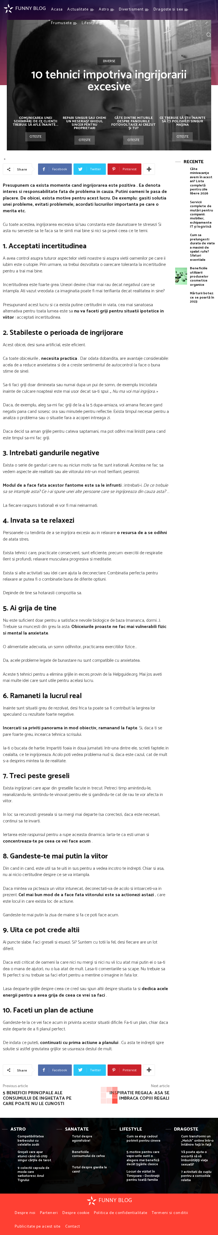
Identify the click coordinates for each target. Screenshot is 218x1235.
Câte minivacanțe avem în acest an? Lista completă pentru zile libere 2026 (201, 181)
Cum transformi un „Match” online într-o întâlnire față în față (197, 1140)
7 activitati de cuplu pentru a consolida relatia (196, 1176)
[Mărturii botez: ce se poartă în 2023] (181, 301)
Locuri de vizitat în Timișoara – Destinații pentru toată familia (143, 1176)
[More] (149, 169)
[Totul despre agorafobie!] (62, 1142)
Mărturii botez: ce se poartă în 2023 (202, 297)
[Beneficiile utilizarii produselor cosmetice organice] (181, 276)
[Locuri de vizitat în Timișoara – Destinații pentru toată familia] (117, 1177)
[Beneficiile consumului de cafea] (62, 1157)
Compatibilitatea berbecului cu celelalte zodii (31, 1140)
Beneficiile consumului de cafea (88, 1154)
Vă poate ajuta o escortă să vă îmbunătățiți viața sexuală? (194, 1158)
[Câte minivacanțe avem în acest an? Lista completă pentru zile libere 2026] (181, 176)
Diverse (109, 61)
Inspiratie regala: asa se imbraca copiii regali (139, 1095)
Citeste (35, 136)
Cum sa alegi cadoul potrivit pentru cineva (143, 1138)
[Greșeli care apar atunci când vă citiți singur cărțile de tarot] (8, 1157)
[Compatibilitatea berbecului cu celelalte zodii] (8, 1142)
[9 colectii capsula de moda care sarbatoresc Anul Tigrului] (8, 1173)
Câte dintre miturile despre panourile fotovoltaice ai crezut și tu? (133, 123)
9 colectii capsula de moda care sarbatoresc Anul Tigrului (33, 1174)
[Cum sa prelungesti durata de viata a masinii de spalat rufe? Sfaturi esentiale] (181, 242)
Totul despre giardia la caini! (89, 1169)
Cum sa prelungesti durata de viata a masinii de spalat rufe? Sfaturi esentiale (202, 247)
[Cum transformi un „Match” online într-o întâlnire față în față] (171, 1142)
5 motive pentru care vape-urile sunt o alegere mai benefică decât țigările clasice (143, 1158)
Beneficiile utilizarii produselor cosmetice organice (199, 276)
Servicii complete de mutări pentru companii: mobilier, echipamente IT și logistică (201, 214)
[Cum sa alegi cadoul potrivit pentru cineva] (117, 1142)
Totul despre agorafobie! (82, 1138)
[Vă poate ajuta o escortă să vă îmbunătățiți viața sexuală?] (171, 1157)
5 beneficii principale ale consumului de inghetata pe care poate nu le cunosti (37, 1098)
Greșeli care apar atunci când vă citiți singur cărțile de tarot (34, 1156)
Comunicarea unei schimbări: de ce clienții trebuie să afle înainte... (35, 121)
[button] (209, 35)
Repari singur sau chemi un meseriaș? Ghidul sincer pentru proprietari (84, 123)
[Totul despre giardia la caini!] (62, 1173)
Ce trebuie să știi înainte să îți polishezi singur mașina (183, 121)
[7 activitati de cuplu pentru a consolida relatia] (171, 1177)
